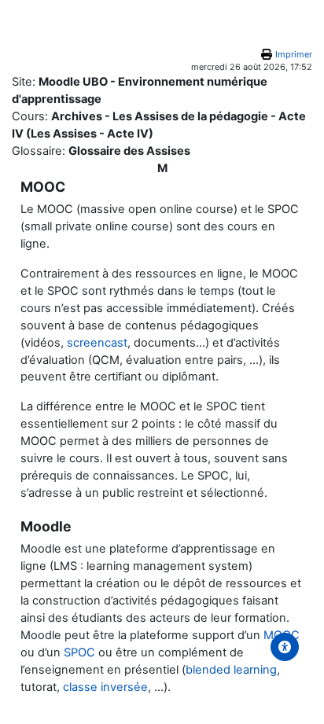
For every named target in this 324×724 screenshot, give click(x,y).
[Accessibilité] (285, 647)
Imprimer (293, 54)
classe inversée (105, 687)
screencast (97, 343)
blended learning (231, 670)
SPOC (79, 652)
